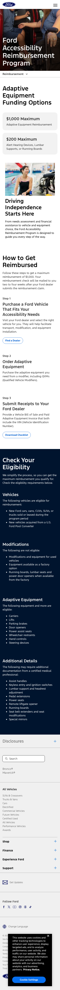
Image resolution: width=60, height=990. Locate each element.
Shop (6, 841)
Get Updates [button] (16, 882)
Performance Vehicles (14, 826)
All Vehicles (10, 789)
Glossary (6, 943)
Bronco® (8, 769)
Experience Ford (13, 859)
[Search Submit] (6, 759)
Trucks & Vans (10, 799)
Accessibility (7, 950)
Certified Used (10, 818)
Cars (5, 803)
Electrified (8, 807)
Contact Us (7, 947)
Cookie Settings (29, 979)
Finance (8, 850)
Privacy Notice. (31, 969)
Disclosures (13, 741)
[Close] (48, 938)
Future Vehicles (11, 814)
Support (8, 868)
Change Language (18, 926)
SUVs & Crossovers (12, 795)
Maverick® (9, 772)
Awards (7, 830)
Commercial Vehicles (14, 810)
